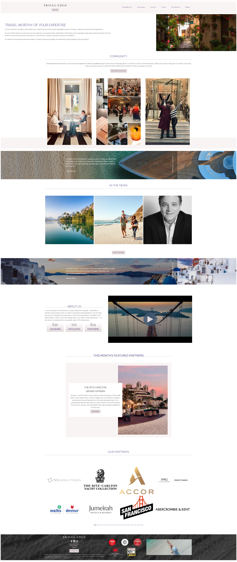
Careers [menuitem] (187, 7)
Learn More (95, 411)
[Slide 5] (108, 525)
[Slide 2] (98, 525)
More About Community (118, 71)
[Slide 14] (138, 525)
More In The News (118, 252)
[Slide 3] (101, 525)
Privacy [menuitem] (74, 547)
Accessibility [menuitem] (73, 546)
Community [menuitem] (140, 7)
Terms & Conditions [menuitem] (74, 544)
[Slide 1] (95, 525)
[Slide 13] (135, 525)
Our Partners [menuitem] (175, 7)
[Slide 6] (111, 525)
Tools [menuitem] (163, 7)
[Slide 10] (125, 525)
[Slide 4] (105, 525)
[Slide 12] (131, 525)
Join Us (55, 10)
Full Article (69, 227)
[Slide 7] (115, 525)
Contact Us (74, 551)
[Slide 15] (141, 525)
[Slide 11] (128, 525)
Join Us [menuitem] (152, 7)
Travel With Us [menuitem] (126, 7)
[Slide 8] (118, 525)
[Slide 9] (121, 525)
